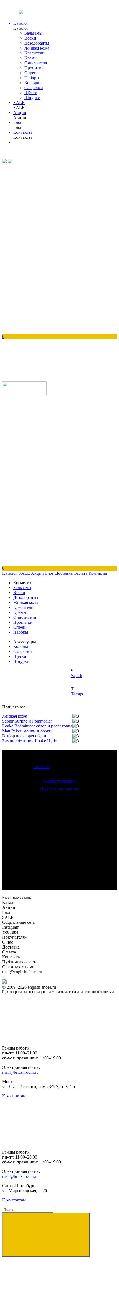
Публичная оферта (19, 962)
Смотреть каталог (59, 781)
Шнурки (32, 97)
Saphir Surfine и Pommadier (27, 721)
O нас (7, 942)
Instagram (10, 927)
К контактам (14, 1096)
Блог (17, 122)
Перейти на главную (59, 788)
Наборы (31, 77)
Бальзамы (33, 33)
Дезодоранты (36, 43)
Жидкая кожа (36, 48)
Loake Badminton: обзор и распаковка (37, 726)
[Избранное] (43, 204)
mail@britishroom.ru (20, 1072)
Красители (34, 53)
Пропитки (34, 68)
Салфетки (33, 87)
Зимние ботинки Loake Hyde (29, 740)
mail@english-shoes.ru (22, 971)
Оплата (80, 573)
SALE (19, 102)
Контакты (22, 132)
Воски (30, 38)
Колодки (32, 82)
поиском (41, 766)
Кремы (30, 58)
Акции (19, 112)
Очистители (35, 63)
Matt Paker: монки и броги (26, 731)
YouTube (10, 932)
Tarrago (77, 693)
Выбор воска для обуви (24, 736)
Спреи (30, 72)
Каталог (21, 23)
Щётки (30, 92)
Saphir (76, 675)
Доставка (64, 573)
